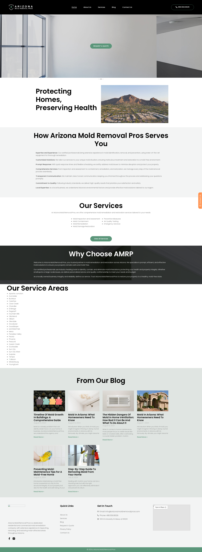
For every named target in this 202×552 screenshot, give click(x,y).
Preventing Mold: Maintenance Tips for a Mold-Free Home (48, 472)
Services (101, 7)
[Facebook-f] (9, 538)
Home (74, 7)
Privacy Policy (65, 529)
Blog (114, 7)
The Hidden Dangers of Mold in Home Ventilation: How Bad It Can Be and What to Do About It (118, 419)
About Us (87, 7)
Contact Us (127, 7)
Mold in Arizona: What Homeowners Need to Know (81, 417)
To (10, 359)
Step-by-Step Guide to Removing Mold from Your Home (82, 472)
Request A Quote (67, 525)
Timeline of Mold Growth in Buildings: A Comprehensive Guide (48, 417)
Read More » (39, 437)
